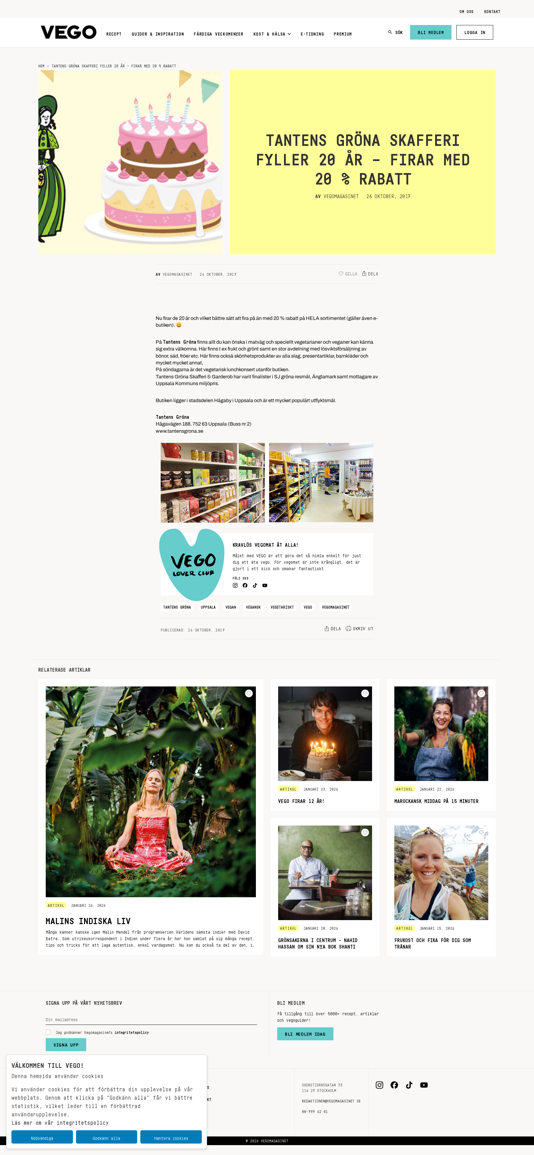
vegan (231, 606)
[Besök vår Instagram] (379, 1085)
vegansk (253, 606)
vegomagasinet (336, 606)
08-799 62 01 (315, 1110)
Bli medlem (431, 31)
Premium (343, 32)
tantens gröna (177, 606)
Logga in (474, 31)
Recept (114, 32)
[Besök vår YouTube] (424, 1085)
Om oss (467, 10)
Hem (41, 65)
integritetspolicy (132, 1031)
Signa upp (65, 1043)
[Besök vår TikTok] (409, 1085)
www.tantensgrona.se (179, 429)
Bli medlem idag (305, 1033)
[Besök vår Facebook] (394, 1085)
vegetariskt (282, 606)
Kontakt (492, 10)
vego (308, 606)
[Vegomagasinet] (68, 32)
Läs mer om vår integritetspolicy (60, 1121)
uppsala (208, 606)
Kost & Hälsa (269, 32)
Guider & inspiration (158, 32)
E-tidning (312, 32)
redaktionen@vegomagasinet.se (331, 1100)
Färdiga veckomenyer (218, 32)
